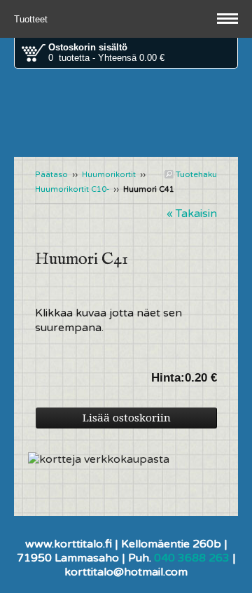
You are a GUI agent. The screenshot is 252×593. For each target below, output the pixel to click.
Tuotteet (32, 19)
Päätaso (51, 174)
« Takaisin (192, 214)
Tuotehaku (195, 174)
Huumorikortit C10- (72, 189)
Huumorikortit (109, 174)
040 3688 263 (192, 558)
